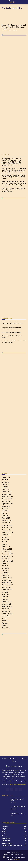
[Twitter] (16, 789)
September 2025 (7, 503)
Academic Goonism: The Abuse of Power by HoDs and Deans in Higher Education (13, 189)
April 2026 (5, 487)
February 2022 (7, 601)
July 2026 (5, 480)
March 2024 (6, 546)
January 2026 (6, 494)
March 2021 (6, 628)
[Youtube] (20, 789)
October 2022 (6, 587)
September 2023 (7, 561)
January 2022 (6, 604)
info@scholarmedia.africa (18, 785)
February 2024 (7, 549)
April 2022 (5, 597)
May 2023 (5, 570)
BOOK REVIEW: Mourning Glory (13, 332)
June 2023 (5, 568)
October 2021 (6, 611)
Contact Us (22, 854)
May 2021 (5, 623)
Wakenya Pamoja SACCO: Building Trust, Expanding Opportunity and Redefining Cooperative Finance (14, 170)
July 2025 (5, 508)
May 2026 (5, 484)
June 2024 (5, 539)
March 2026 (6, 489)
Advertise (8, 852)
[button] (2, 2)
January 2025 (6, 523)
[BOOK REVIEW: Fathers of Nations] (5, 801)
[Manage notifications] (4, 857)
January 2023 (6, 580)
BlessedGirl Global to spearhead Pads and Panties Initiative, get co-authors (14, 27)
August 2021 (6, 616)
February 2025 (7, 520)
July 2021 (5, 618)
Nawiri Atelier (17, 859)
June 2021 (5, 620)
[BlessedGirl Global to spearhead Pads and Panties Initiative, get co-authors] (14, 17)
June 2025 (5, 511)
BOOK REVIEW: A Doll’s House (18, 814)
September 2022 (7, 589)
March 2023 (6, 575)
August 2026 (6, 477)
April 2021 (5, 625)
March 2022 (6, 599)
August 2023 (6, 563)
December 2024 (7, 525)
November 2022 (7, 585)
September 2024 (7, 532)
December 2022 (7, 582)
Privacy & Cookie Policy (16, 852)
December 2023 (7, 554)
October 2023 (6, 558)
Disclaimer (16, 854)
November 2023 (7, 556)
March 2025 (6, 518)
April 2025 (5, 515)
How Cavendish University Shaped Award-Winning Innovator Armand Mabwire (13, 176)
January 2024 (6, 551)
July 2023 (5, 566)
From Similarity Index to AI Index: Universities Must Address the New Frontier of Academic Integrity (14, 183)
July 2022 (5, 592)
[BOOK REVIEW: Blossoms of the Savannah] (5, 808)
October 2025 (6, 501)
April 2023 (5, 573)
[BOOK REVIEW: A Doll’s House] (5, 815)
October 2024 (6, 530)
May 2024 (5, 542)
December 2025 (7, 496)
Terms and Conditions (8, 854)
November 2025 (7, 499)
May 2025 (5, 513)
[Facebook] (7, 789)
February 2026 (7, 491)
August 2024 (6, 534)
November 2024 (7, 527)
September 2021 (7, 613)
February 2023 (7, 577)
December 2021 (7, 606)
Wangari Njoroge (6, 30)
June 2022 (5, 594)
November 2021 (7, 609)
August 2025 (6, 506)
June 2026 (5, 482)
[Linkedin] (11, 789)
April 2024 (5, 544)
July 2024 (5, 537)
